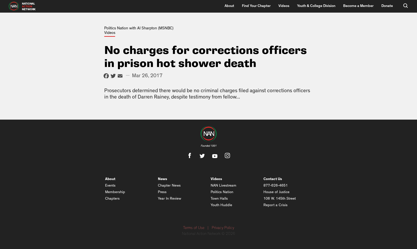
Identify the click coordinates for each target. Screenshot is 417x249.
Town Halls (219, 198)
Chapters (112, 198)
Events (110, 185)
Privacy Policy (223, 228)
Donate (387, 6)
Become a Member (358, 6)
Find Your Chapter (256, 6)
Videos (283, 6)
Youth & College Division (316, 6)
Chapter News (169, 185)
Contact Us (272, 179)
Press (162, 192)
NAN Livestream (223, 185)
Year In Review (169, 198)
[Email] (120, 76)
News (162, 179)
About (229, 6)
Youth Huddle (221, 205)
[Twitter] (113, 76)
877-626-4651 (275, 185)
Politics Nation (222, 192)
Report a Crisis (275, 205)
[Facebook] (106, 76)
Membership (115, 192)
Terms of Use (193, 228)
